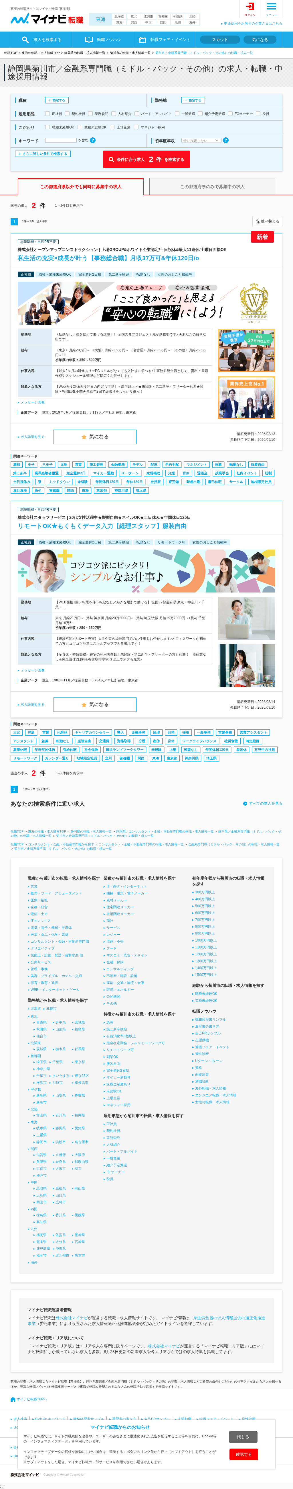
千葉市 (41, 1076)
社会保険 (91, 750)
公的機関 (113, 997)
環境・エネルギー (120, 990)
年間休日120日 (107, 482)
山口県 (61, 1195)
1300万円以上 (206, 961)
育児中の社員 (264, 750)
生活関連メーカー (120, 914)
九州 (178, 22)
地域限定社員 (261, 482)
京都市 (41, 1169)
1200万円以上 (206, 954)
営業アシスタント (253, 732)
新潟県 (41, 1096)
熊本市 (80, 1256)
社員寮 (156, 482)
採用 (185, 732)
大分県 (61, 1242)
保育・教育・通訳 (44, 983)
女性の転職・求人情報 (212, 1102)
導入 (120, 732)
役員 (109, 1179)
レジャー (113, 935)
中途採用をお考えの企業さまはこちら (253, 24)
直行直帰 (20, 490)
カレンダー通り (57, 758)
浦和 (16, 465)
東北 (134, 16)
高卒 (38, 490)
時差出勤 (193, 482)
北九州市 (62, 1256)
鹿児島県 (43, 1249)
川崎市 (57, 1083)
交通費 (104, 741)
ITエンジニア (41, 921)
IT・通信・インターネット (126, 886)
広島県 (41, 1195)
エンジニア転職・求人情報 (215, 1095)
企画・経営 (39, 907)
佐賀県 (61, 1235)
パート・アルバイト (121, 1151)
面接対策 (202, 1075)
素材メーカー (116, 900)
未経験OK (114, 1091)
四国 (163, 22)
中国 (148, 22)
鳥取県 (41, 1188)
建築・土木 (39, 914)
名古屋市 (81, 1142)
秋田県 (41, 1029)
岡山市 (41, 1202)
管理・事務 (39, 969)
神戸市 (41, 1176)
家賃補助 (153, 473)
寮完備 (174, 482)
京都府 (61, 1155)
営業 (78, 465)
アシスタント (23, 741)
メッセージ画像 (33, 402)
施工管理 (96, 465)
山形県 (61, 1029)
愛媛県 (80, 1215)
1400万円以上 (206, 968)
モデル (137, 465)
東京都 (101, 490)
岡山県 (80, 1188)
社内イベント (247, 473)
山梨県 (61, 1096)
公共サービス (41, 962)
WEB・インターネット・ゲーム (55, 990)
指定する (59, 100)
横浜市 (41, 1083)
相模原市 (81, 1083)
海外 (192, 22)
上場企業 (113, 1098)
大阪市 (61, 1169)
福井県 (80, 1115)
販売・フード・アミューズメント (56, 893)
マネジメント (197, 465)
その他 (111, 1003)
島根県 (61, 1188)
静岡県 (61, 1128)
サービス (113, 928)
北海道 (119, 16)
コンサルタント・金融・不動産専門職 (60, 942)
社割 (268, 473)
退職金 (202, 473)
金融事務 (118, 465)
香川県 (61, 1215)
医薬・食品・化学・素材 (49, 935)
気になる (260, 39)
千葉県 (57, 1062)
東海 (101, 19)
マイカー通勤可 (118, 1077)
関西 (134, 22)
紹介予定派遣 (116, 1165)
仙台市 (41, 1036)
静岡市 (41, 1142)
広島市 (61, 1202)
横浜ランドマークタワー (125, 750)
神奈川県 (121, 490)
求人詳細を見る (33, 437)
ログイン (250, 15)
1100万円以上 (206, 947)
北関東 (148, 16)
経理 (156, 732)
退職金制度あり (118, 1084)
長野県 (80, 1096)
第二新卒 (20, 473)
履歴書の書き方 (207, 1026)
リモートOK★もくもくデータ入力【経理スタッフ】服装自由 (102, 526)
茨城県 (41, 1049)
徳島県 (41, 1215)
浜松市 (61, 1142)
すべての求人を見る (265, 803)
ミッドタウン (59, 482)
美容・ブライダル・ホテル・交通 (56, 976)
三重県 (41, 1135)
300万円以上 (205, 892)
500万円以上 (205, 906)
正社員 (111, 1124)
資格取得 (124, 741)
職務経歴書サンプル (210, 1020)
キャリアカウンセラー (92, 732)
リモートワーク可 (120, 1050)
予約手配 (172, 465)
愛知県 (80, 1128)
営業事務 (225, 732)
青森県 (41, 1022)
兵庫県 (41, 1162)
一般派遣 (113, 1158)
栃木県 (61, 1049)
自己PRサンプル (208, 1033)
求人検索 (20, 1419)
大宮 (16, 732)
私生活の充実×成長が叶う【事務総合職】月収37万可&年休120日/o (108, 258)
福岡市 (41, 1256)
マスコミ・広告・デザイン (127, 955)
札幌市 (51, 1009)
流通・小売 (115, 942)
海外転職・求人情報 (210, 1088)
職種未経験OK (206, 994)
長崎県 (80, 1235)
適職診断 (202, 1081)
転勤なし (236, 465)
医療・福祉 (39, 900)
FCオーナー (115, 1172)
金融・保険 (115, 962)
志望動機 (202, 1040)
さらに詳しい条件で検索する (45, 154)
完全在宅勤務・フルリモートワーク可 (135, 1043)
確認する (244, 1454)
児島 (63, 465)
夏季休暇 (20, 750)
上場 (172, 750)
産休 (156, 741)
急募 (218, 465)
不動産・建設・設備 (121, 976)
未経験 (83, 482)
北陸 (192, 16)
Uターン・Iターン (209, 1061)
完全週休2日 (76, 473)
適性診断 (202, 1054)
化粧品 (62, 732)
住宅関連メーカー (120, 907)
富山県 (41, 1115)
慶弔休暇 (215, 482)
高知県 (41, 1222)
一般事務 (204, 732)
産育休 (241, 750)
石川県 (61, 1115)
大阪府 (80, 1155)
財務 (171, 732)
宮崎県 (80, 1242)
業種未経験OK (206, 1001)
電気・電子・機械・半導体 (51, 928)
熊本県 (41, 1242)
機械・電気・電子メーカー (127, 893)
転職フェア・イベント (216, 1419)
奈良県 (61, 1162)
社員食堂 (231, 741)
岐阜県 (41, 1128)
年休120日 (134, 482)
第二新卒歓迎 (116, 1029)
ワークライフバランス (199, 741)
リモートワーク (25, 758)
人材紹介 (113, 1145)
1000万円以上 (206, 940)
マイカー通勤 (103, 473)
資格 (198, 1068)
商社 (109, 921)
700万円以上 (205, 920)
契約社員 (113, 1131)
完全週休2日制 (117, 1071)
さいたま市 (61, 1076)
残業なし (191, 750)
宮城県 (80, 1022)
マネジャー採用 (118, 1105)
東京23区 (82, 1076)
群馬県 (80, 1049)
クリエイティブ (43, 948)
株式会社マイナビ (72, 1317)
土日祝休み (21, 482)
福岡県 (41, 1235)
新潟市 (41, 1102)
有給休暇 (70, 750)
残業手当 (222, 473)
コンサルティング (120, 969)
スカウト (220, 39)
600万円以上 (205, 913)
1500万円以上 (206, 975)
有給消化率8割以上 (121, 1036)
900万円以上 (205, 933)
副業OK (112, 1057)
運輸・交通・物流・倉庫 (125, 983)
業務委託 (113, 1138)
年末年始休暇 (45, 750)
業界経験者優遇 (47, 473)
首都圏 (163, 16)
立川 (108, 758)
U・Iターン (130, 473)
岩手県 (61, 1022)
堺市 (78, 1169)
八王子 (47, 465)
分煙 (171, 473)
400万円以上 (205, 899)
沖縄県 (61, 1249)
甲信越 (177, 16)
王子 (31, 465)
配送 (154, 465)
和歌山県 (81, 1162)
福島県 (80, 1029)
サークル (236, 482)
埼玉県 (141, 490)
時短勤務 (253, 741)
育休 (186, 473)
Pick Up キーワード (50, 1419)
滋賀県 (41, 1155)
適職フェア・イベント (212, 1047)
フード (111, 948)
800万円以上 (205, 927)
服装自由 (258, 465)
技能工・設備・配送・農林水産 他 (57, 955)
